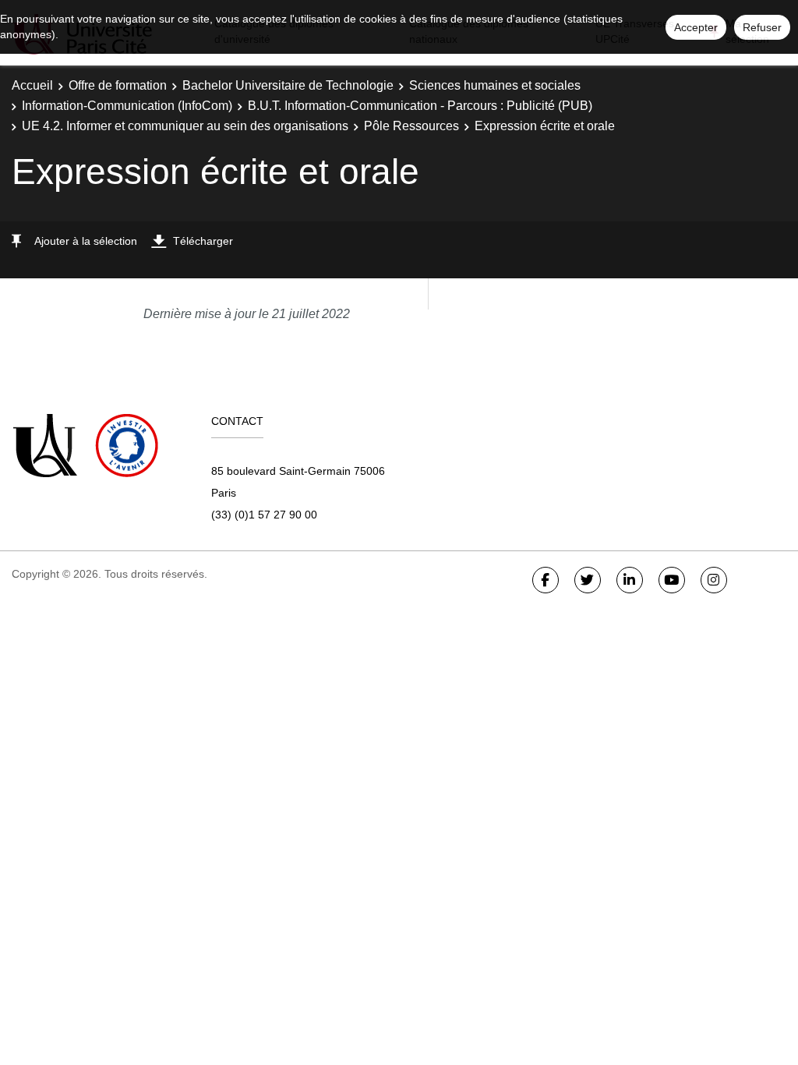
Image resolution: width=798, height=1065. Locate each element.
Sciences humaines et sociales (495, 85)
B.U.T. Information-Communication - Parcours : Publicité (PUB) (420, 105)
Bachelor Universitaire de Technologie (288, 85)
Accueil (32, 85)
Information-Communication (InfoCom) (127, 105)
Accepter (696, 27)
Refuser (762, 27)
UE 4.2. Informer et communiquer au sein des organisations (185, 126)
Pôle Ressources (411, 126)
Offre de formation (118, 85)
